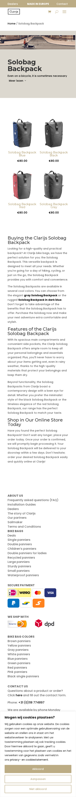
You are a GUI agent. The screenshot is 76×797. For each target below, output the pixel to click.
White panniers (19, 654)
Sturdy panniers (19, 566)
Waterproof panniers (23, 575)
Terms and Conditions (24, 526)
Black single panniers (23, 676)
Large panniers (19, 562)
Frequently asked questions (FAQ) (33, 500)
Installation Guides (22, 504)
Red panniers (17, 667)
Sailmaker (15, 522)
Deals (12, 535)
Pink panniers (17, 672)
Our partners (17, 518)
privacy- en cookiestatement (29, 760)
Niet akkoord (38, 789)
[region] (38, 754)
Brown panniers (19, 641)
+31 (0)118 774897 (31, 702)
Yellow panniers (19, 645)
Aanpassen (38, 779)
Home (11, 23)
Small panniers (19, 571)
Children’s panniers (22, 549)
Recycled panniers (21, 557)
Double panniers (20, 544)
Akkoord (38, 769)
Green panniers (19, 663)
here (19, 695)
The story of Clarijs (22, 513)
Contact (62, 4)
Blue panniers (18, 659)
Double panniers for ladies (27, 553)
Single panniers (19, 540)
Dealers (13, 509)
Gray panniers (18, 650)
